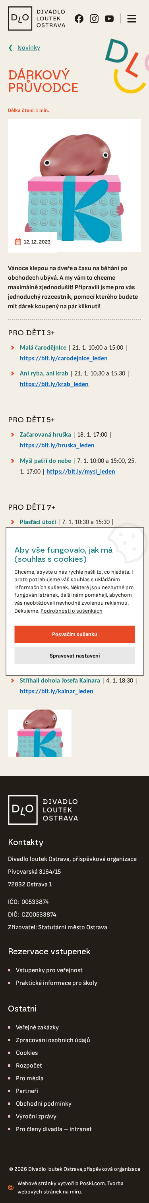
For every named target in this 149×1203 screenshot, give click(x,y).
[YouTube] (109, 18)
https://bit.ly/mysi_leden (80, 472)
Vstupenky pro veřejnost (49, 970)
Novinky (28, 48)
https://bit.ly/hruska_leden (57, 446)
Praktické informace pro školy (56, 983)
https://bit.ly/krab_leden (54, 384)
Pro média (30, 1078)
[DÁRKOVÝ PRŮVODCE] (74, 185)
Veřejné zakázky (37, 1027)
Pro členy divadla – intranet (54, 1129)
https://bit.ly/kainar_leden (56, 692)
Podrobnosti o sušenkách (72, 610)
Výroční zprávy (36, 1116)
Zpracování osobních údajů (53, 1040)
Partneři (27, 1091)
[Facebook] (79, 18)
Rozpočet (29, 1066)
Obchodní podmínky (44, 1104)
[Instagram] (94, 18)
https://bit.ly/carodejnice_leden (64, 359)
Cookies (27, 1053)
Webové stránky (36, 1183)
